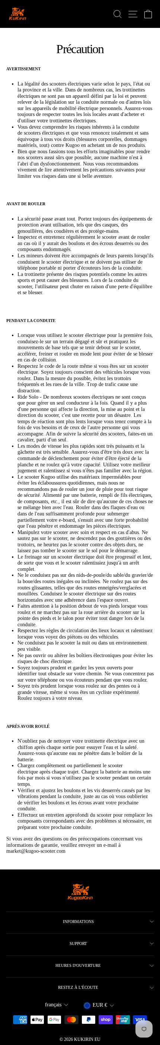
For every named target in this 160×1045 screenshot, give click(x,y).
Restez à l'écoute (78, 987)
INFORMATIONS (78, 921)
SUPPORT (78, 943)
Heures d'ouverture (78, 965)
